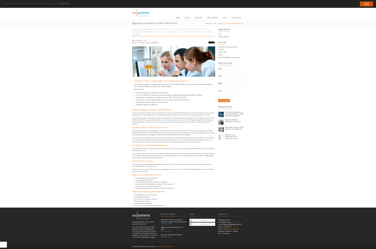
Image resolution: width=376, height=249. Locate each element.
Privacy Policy (169, 246)
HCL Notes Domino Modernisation (227, 47)
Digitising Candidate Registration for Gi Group (233, 120)
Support (220, 55)
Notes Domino (154, 42)
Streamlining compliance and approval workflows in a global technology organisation (234, 114)
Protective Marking (223, 37)
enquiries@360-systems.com (230, 229)
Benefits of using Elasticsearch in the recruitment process (231, 136)
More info (65, 3)
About (187, 18)
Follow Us (204, 220)
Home (177, 18)
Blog (225, 18)
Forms (148, 42)
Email (220, 76)
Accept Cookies (366, 4)
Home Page (208, 23)
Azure (135, 42)
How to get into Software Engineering (171, 235)
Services (198, 18)
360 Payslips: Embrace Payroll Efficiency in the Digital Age (234, 128)
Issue (219, 91)
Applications (212, 18)
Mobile (220, 83)
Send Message (224, 101)
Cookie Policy (159, 246)
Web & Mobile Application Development (229, 57)
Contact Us (236, 18)
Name (220, 69)
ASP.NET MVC (222, 52)
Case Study (142, 42)
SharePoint (221, 49)
